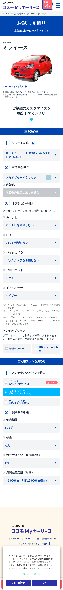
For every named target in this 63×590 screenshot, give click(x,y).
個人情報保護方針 (45, 539)
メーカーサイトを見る (13, 86)
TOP (5, 14)
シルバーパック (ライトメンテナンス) (20, 392)
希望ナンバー (16, 348)
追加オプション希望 (48, 349)
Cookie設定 (18, 582)
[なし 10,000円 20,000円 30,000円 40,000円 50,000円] (31, 463)
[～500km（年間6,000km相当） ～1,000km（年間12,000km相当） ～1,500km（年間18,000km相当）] (31, 480)
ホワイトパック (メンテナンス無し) (19, 402)
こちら (51, 210)
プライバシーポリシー (17, 539)
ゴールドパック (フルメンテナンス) (33, 382)
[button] (47, 5)
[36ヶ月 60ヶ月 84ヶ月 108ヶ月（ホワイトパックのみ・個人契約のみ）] (31, 428)
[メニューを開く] (58, 5)
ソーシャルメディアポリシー (30, 544)
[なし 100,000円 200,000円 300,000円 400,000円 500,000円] (31, 445)
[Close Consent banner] (57, 549)
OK (44, 582)
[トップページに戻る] (21, 6)
